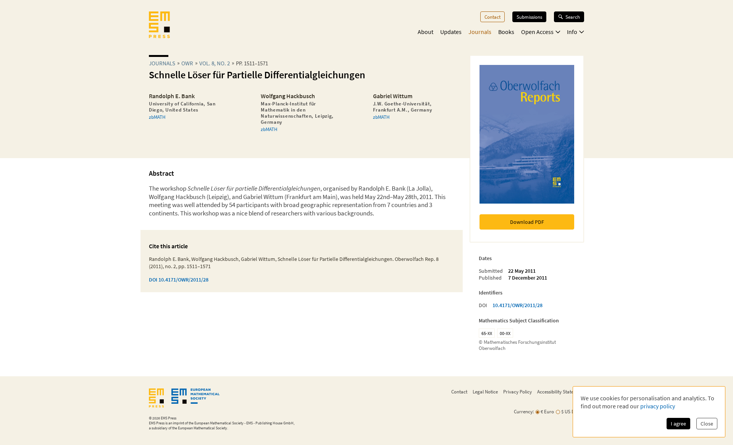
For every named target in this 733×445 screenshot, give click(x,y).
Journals (479, 32)
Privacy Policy (517, 391)
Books (506, 32)
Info (572, 32)
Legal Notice (485, 391)
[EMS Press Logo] (159, 25)
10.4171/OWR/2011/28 (517, 305)
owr (187, 63)
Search (572, 17)
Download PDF (527, 221)
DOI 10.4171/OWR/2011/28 (178, 279)
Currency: (524, 411)
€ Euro (547, 411)
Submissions (529, 17)
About (425, 32)
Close (707, 423)
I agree (678, 423)
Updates (451, 32)
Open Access (537, 32)
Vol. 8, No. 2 (214, 63)
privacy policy (657, 406)
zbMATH (157, 117)
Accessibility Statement (560, 391)
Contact (492, 17)
